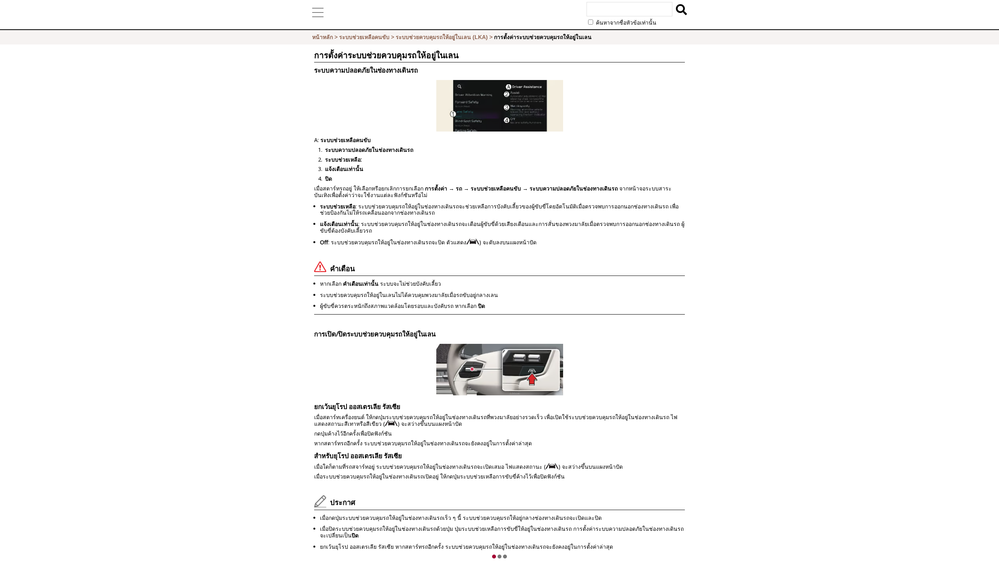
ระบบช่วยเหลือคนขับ (364, 37)
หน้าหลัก (322, 37)
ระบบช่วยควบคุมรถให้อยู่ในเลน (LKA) (442, 37)
